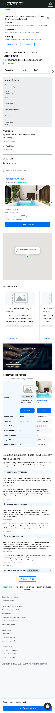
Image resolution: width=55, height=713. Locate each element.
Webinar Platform (8, 624)
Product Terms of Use (10, 650)
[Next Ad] (51, 203)
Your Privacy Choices (9, 641)
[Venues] (50, 4)
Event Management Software (13, 606)
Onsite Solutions (8, 601)
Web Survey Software (10, 621)
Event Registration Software (12, 610)
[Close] (48, 17)
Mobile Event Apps (8, 613)
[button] (27, 256)
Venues (7, 10)
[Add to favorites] (51, 57)
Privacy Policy (7, 647)
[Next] (52, 71)
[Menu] (3, 4)
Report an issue (9, 587)
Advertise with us (8, 657)
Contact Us (6, 634)
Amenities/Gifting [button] (12, 326)
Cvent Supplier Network (10, 597)
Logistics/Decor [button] (26, 326)
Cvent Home (6, 630)
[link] (20, 298)
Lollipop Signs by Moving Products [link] (20, 308)
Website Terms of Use (10, 654)
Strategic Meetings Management (14, 617)
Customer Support (9, 637)
